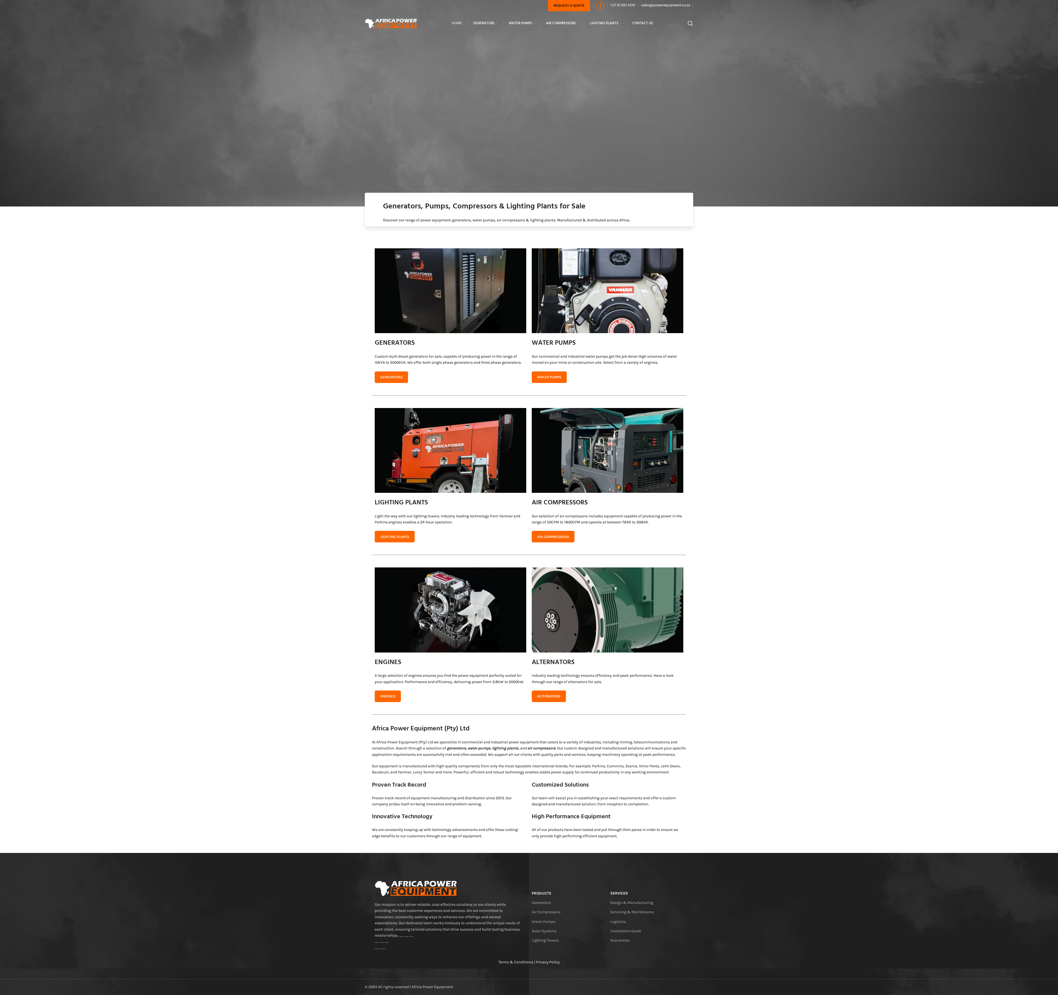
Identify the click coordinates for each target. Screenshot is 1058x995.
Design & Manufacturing (631, 902)
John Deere (670, 766)
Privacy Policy (548, 962)
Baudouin (380, 772)
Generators (541, 902)
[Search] (690, 23)
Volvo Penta (649, 766)
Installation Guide (625, 931)
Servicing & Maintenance (632, 912)
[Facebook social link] (600, 5)
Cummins (615, 766)
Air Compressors (546, 912)
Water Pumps (543, 921)
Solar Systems (544, 931)
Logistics (618, 921)
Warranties (620, 940)
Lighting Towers (545, 940)
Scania (631, 766)
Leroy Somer (423, 772)
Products (541, 893)
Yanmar (404, 772)
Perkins (598, 766)
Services (619, 893)
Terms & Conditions (515, 962)
